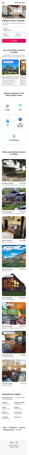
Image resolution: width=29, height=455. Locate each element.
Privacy (11, 447)
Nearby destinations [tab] (7, 397)
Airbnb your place (19, 2)
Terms (16, 447)
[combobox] (14, 30)
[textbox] (8, 36)
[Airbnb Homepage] (3, 2)
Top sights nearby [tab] (20, 397)
